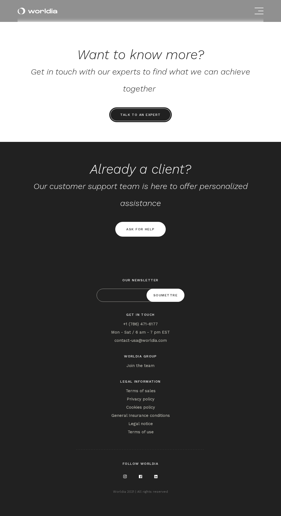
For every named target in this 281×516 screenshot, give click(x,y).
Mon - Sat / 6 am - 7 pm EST (140, 332)
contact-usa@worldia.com (140, 340)
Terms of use (141, 431)
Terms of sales (141, 390)
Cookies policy (140, 407)
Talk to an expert (140, 115)
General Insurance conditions (140, 415)
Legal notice (140, 423)
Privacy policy (140, 399)
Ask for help (140, 229)
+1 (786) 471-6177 (140, 324)
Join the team (140, 365)
